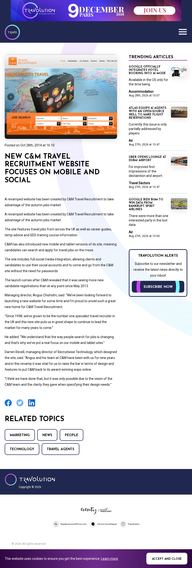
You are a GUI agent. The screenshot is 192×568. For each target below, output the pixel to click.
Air (131, 140)
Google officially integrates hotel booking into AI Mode (147, 70)
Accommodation (141, 91)
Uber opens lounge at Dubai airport (147, 159)
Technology (22, 449)
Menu (183, 32)
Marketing (20, 435)
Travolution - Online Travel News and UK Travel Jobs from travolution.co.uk (30, 479)
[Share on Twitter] (19, 405)
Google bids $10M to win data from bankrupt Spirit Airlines (146, 204)
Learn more (109, 558)
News (47, 435)
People (71, 435)
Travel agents (60, 449)
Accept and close (167, 559)
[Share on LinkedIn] (31, 405)
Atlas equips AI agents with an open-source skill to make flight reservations (147, 113)
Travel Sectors (139, 183)
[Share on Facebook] (8, 405)
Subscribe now (158, 287)
